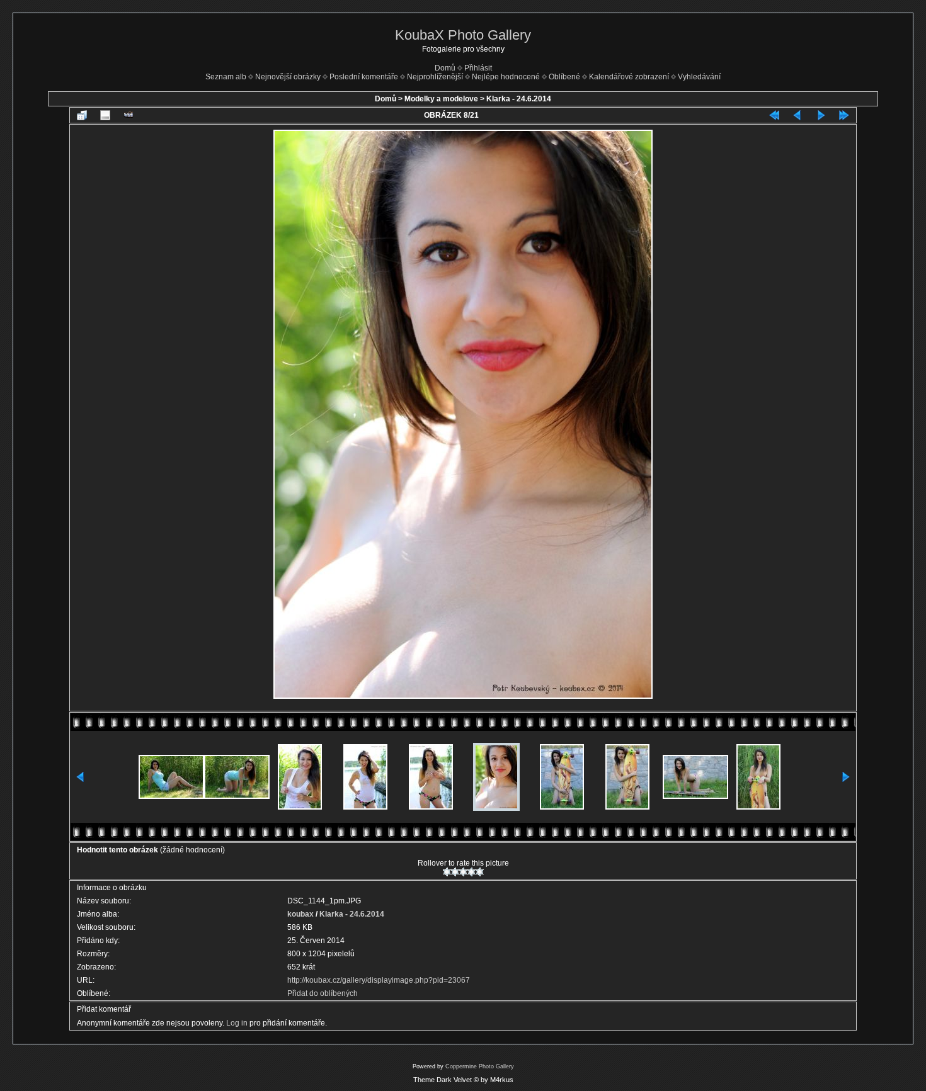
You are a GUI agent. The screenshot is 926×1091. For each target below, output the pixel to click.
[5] (480, 872)
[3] (463, 872)
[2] (455, 872)
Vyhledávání (699, 76)
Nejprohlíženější (435, 76)
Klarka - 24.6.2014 (518, 98)
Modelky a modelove (441, 98)
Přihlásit (478, 68)
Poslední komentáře (363, 76)
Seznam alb (225, 76)
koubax (300, 914)
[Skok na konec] (844, 115)
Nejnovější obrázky (288, 76)
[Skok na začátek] (774, 115)
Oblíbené (564, 76)
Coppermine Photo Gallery (479, 1066)
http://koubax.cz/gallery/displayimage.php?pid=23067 (378, 980)
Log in (237, 1023)
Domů (445, 68)
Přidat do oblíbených (322, 993)
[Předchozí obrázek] (797, 115)
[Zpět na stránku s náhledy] (82, 115)
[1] (447, 872)
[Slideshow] (128, 115)
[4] (471, 872)
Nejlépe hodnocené (506, 76)
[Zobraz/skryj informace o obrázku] (105, 115)
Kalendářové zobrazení (629, 76)
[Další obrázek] (820, 115)
